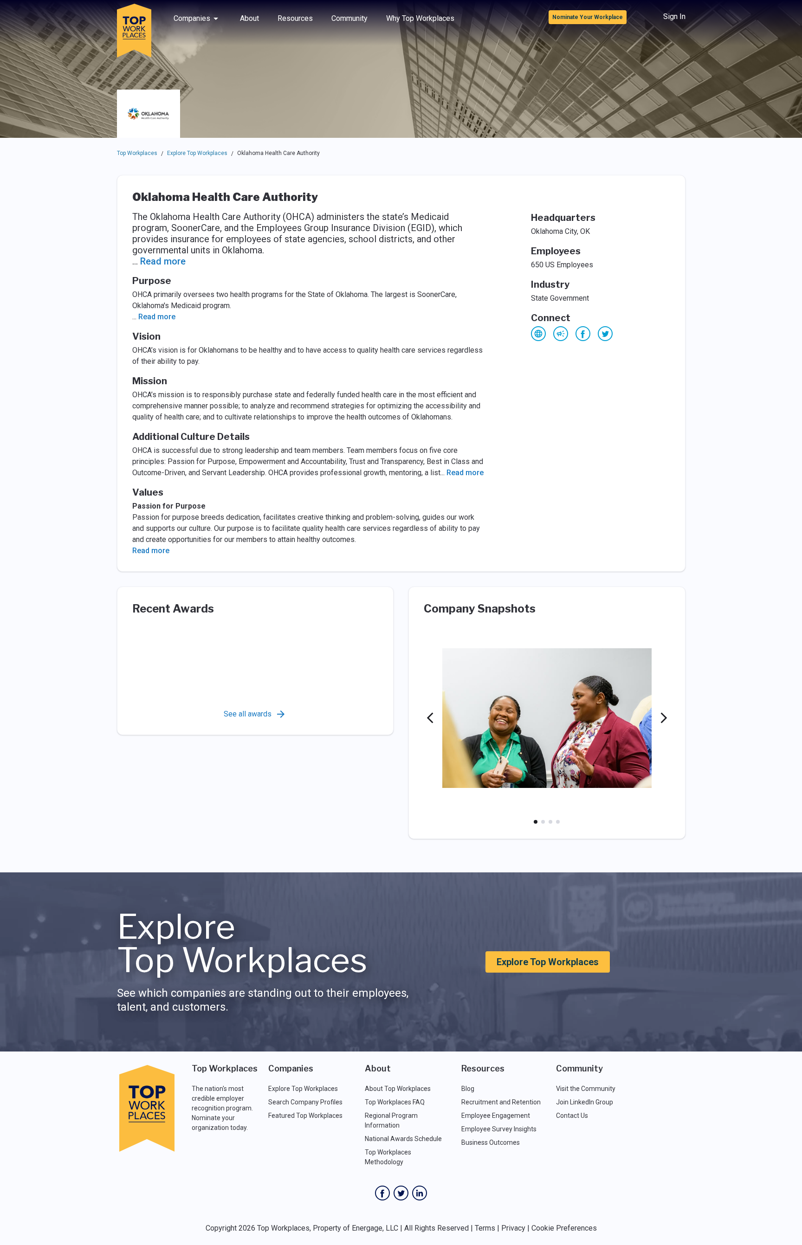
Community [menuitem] (349, 18)
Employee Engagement (495, 1115)
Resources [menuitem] (295, 18)
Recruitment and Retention (501, 1102)
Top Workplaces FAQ (395, 1102)
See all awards (248, 714)
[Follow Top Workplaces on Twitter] (401, 1193)
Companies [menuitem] (192, 18)
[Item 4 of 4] (558, 822)
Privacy (513, 1228)
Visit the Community (585, 1088)
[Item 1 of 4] (535, 822)
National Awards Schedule (403, 1138)
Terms (485, 1228)
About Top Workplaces (398, 1088)
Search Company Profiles (305, 1102)
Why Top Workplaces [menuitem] (420, 18)
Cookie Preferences (564, 1228)
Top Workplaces (137, 153)
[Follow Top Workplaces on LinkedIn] (419, 1193)
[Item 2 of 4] (543, 822)
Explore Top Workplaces (197, 153)
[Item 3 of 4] (550, 822)
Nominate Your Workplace (587, 17)
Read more (163, 261)
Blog (467, 1088)
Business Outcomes (490, 1142)
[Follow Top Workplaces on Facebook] (382, 1193)
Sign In (674, 16)
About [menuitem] (249, 18)
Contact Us (572, 1115)
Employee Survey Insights (499, 1129)
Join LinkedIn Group (584, 1102)
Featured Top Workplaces (305, 1115)
